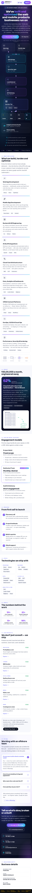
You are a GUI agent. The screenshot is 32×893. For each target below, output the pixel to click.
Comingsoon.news (9, 707)
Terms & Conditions (3, 891)
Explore (5, 656)
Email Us (26, 36)
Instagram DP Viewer (28, 891)
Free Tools (19, 891)
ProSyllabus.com (8, 650)
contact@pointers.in (17, 829)
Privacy (8, 891)
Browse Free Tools (10, 729)
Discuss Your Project (11, 36)
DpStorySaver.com (9, 678)
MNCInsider (6, 664)
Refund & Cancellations (13, 891)
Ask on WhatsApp (10, 800)
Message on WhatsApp (17, 825)
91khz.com (6, 692)
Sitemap (23, 891)
